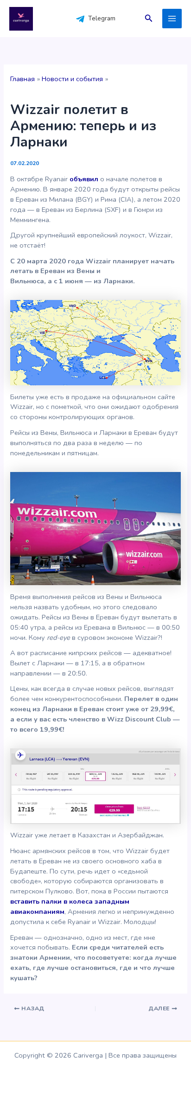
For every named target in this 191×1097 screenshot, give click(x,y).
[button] (149, 19)
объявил (84, 179)
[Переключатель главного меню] (172, 18)
